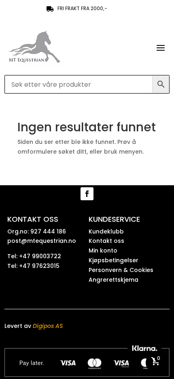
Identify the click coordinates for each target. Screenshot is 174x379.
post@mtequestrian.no (41, 241)
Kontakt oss (106, 241)
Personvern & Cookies (121, 270)
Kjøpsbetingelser (113, 260)
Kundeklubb (106, 231)
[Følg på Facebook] (87, 193)
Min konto (103, 250)
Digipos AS (48, 326)
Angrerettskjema (113, 280)
